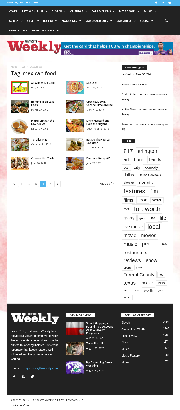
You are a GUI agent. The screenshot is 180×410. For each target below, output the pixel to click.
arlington (147, 151)
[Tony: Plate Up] (75, 348)
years (127, 297)
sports (127, 267)
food (143, 200)
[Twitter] (169, 3)
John (125, 84)
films (128, 200)
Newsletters (18, 30)
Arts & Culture (32, 11)
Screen (14, 20)
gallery (129, 218)
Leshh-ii (126, 74)
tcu (161, 274)
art (126, 159)
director (129, 182)
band (139, 159)
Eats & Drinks (101, 11)
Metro (125, 362)
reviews (132, 260)
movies (148, 235)
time (126, 290)
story (139, 267)
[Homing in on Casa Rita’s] (20, 106)
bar (126, 167)
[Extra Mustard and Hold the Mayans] (75, 125)
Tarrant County (139, 274)
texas (130, 283)
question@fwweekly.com (42, 368)
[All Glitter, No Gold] (20, 87)
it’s (153, 218)
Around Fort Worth (133, 329)
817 (128, 151)
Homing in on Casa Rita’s (42, 103)
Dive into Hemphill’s (98, 158)
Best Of (48, 20)
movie (130, 235)
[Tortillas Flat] (20, 144)
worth (148, 290)
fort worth (147, 208)
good (142, 218)
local (154, 226)
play (164, 244)
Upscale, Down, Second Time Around (99, 103)
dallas (129, 174)
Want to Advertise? (45, 30)
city (137, 167)
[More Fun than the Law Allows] (20, 126)
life (163, 218)
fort (126, 209)
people (149, 244)
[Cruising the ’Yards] (20, 163)
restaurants (135, 252)
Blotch (57, 11)
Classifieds (124, 20)
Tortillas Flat (39, 139)
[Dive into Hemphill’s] (75, 163)
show (151, 260)
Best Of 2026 (143, 74)
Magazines (69, 20)
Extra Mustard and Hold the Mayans (97, 122)
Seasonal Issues (96, 20)
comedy (151, 167)
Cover (13, 11)
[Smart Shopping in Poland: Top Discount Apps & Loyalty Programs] (75, 328)
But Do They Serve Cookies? (98, 141)
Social (144, 20)
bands (155, 159)
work (136, 290)
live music (133, 226)
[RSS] (163, 3)
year (160, 290)
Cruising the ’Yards (42, 158)
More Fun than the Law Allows (42, 122)
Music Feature (130, 355)
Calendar (76, 11)
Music (148, 11)
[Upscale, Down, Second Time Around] (75, 106)
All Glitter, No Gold (43, 83)
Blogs (125, 342)
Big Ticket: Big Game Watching (99, 364)
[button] (166, 21)
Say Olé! (91, 83)
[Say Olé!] (75, 87)
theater (147, 282)
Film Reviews (130, 335)
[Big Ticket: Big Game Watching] (75, 367)
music (130, 244)
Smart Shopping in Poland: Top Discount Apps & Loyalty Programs (99, 328)
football (157, 199)
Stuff (31, 20)
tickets (161, 283)
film (154, 191)
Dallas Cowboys (150, 175)
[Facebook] (156, 3)
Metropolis (127, 11)
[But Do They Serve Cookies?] (75, 144)
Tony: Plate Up (95, 343)
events (146, 182)
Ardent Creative (23, 405)
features (134, 191)
